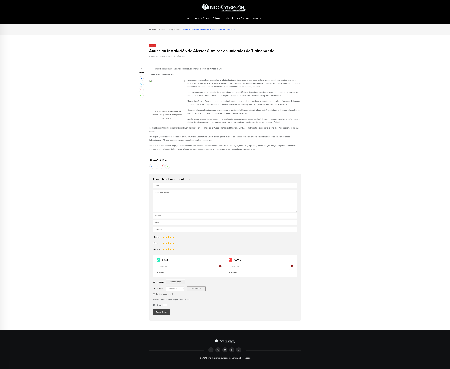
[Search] (300, 12)
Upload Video (158, 289)
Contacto (257, 18)
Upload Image (158, 282)
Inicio (188, 18)
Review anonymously (165, 294)
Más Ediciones (243, 18)
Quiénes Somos (202, 18)
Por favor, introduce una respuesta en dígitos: (171, 299)
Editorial (229, 18)
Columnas (217, 18)
